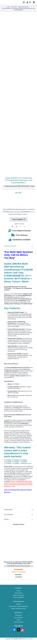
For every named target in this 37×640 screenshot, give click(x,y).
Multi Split (14, 6)
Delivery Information (18, 595)
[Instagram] (22, 629)
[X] (18, 629)
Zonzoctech (30, 638)
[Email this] (12, 226)
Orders (18, 619)
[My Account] (27, 2)
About (18, 590)
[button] (24, 2)
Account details (18, 617)
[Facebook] (14, 629)
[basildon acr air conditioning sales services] (7, 2)
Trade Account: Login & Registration (18, 606)
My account (18, 615)
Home (8, 6)
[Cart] (34, 2)
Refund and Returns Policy (18, 608)
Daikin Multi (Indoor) (23, 6)
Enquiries (18, 604)
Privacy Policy (18, 593)
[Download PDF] (17, 500)
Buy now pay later (18, 622)
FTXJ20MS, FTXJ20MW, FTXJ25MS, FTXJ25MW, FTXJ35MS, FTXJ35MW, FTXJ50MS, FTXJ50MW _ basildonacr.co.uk (17, 461)
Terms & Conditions (18, 597)
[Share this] (16, 226)
